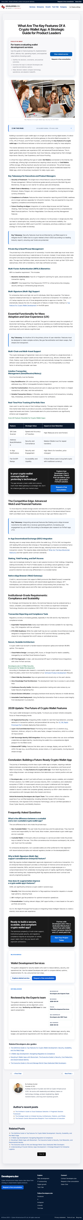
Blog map (79, 1217)
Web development (43, 1178)
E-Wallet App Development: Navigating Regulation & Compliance (33, 1054)
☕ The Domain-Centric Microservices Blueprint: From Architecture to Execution (39, 1118)
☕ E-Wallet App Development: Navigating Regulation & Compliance (31, 1138)
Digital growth (41, 1184)
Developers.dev (9, 1176)
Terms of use (71, 1217)
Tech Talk (55, 7)
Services (32, 7)
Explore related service (20, 978)
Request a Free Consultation (61, 488)
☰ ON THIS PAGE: (35, 128)
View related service (61, 54)
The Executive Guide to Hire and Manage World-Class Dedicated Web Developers (38, 1063)
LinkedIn (40, 1205)
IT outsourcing (42, 1181)
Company (63, 7)
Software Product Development (55, 673)
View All (41, 1154)
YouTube (40, 1208)
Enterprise (40, 7)
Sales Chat (78, 1)
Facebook (40, 1196)
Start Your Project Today (61, 939)
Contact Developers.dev (69, 1178)
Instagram (40, 1202)
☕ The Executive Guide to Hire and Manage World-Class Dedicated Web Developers (36, 1144)
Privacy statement (60, 1217)
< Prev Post (17, 1073)
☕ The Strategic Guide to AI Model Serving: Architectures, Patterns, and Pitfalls (39, 1116)
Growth (48, 7)
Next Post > (68, 1073)
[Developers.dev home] (11, 7)
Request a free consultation (66, 1)
